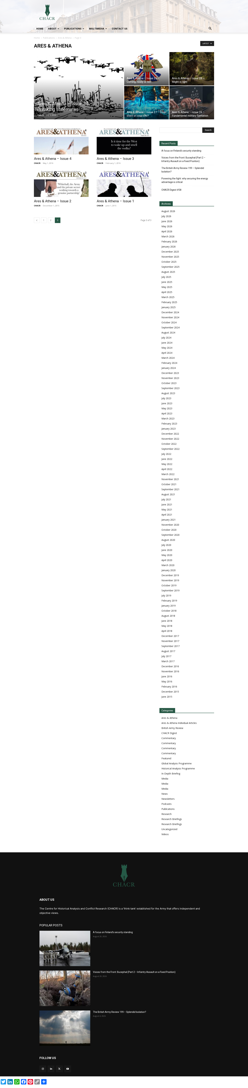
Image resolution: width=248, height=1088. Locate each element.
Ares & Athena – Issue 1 (115, 201)
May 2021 (166, 509)
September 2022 (170, 448)
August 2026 (168, 211)
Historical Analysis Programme (178, 768)
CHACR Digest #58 (171, 189)
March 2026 (167, 236)
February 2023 (169, 423)
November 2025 (170, 256)
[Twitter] (59, 1069)
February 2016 (169, 686)
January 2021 (168, 519)
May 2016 (166, 681)
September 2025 (170, 266)
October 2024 (168, 322)
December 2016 (170, 666)
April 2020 (166, 560)
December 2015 (170, 691)
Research (166, 814)
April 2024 (166, 352)
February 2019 (169, 600)
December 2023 (170, 373)
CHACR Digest (169, 733)
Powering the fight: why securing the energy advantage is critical (184, 180)
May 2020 (166, 555)
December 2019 (170, 575)
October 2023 (168, 383)
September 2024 (170, 327)
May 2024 (166, 347)
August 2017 (168, 651)
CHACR (40, 115)
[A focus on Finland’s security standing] (64, 948)
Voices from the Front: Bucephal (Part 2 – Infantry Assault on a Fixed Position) (183, 159)
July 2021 (166, 499)
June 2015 (166, 696)
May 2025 (166, 287)
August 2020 (168, 539)
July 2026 (166, 216)
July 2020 (166, 545)
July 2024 (166, 337)
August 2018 (168, 615)
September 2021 (170, 489)
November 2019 (170, 580)
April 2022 (166, 469)
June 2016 (166, 676)
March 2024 (167, 357)
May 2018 (166, 625)
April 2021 (166, 514)
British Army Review (172, 728)
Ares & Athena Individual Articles (179, 723)
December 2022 (170, 433)
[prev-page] (37, 220)
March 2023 (167, 418)
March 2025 (167, 297)
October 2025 (168, 261)
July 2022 (166, 453)
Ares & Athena (65, 37)
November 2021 (170, 479)
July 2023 (166, 398)
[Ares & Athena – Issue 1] (124, 183)
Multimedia (96, 28)
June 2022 (166, 459)
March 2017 (167, 661)
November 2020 (170, 524)
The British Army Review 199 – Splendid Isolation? (182, 170)
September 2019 (170, 590)
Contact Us (119, 28)
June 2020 (166, 550)
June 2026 (166, 221)
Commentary (168, 738)
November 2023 (170, 378)
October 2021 (168, 484)
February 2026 (169, 241)
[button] (210, 29)
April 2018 (166, 631)
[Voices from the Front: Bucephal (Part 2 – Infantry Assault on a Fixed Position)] (64, 988)
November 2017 (170, 641)
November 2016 (170, 671)
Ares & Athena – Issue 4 (52, 159)
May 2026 (166, 226)
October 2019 (168, 585)
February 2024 (169, 362)
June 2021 (166, 504)
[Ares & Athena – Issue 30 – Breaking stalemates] (79, 91)
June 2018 (166, 620)
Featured (166, 758)
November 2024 (170, 317)
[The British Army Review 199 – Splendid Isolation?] (64, 1028)
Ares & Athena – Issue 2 (52, 201)
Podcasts (166, 803)
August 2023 (168, 393)
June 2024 (166, 342)
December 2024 (170, 312)
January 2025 (168, 307)
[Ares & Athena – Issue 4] (61, 140)
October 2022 (168, 443)
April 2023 (166, 413)
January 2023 (168, 428)
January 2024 (168, 368)
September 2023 (170, 388)
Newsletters (168, 798)
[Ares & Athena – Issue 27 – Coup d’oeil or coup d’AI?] (146, 102)
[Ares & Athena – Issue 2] (61, 183)
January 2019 (168, 605)
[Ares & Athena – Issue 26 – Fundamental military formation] (191, 102)
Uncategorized (169, 829)
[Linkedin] (51, 1069)
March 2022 (167, 474)
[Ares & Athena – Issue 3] (124, 140)
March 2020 (167, 565)
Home (39, 28)
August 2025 (168, 271)
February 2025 (169, 302)
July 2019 (166, 595)
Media (164, 778)
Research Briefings (171, 819)
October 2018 (168, 610)
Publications (72, 28)
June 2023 (166, 403)
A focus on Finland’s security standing (181, 150)
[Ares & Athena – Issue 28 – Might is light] (191, 68)
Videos (165, 834)
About (52, 28)
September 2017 (170, 646)
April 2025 (166, 292)
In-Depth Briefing (170, 773)
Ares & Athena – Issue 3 (115, 159)
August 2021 (168, 494)
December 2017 (170, 636)
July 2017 (166, 656)
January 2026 (168, 246)
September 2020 (170, 534)
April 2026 (166, 231)
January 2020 (168, 570)
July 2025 (166, 276)
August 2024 (168, 332)
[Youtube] (67, 1069)
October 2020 (168, 529)
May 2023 (166, 408)
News (164, 793)
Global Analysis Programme (176, 763)
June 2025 (166, 282)
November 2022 (170, 438)
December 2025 (170, 251)
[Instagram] (42, 1069)
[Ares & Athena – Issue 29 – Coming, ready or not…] (146, 68)
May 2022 (166, 464)
